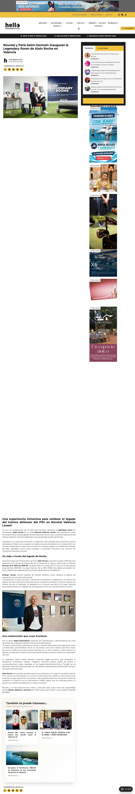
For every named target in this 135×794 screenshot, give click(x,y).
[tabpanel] (103, 72)
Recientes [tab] (89, 48)
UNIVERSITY (93, 23)
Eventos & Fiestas (96, 14)
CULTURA (69, 23)
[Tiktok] (126, 15)
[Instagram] (119, 15)
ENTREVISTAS (112, 23)
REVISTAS (57, 26)
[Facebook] (122, 15)
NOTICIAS (102, 23)
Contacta (108, 14)
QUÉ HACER (43, 23)
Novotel (5, 530)
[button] (79, 28)
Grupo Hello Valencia (79, 14)
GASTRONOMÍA (56, 23)
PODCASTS (99, 26)
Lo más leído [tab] (103, 48)
